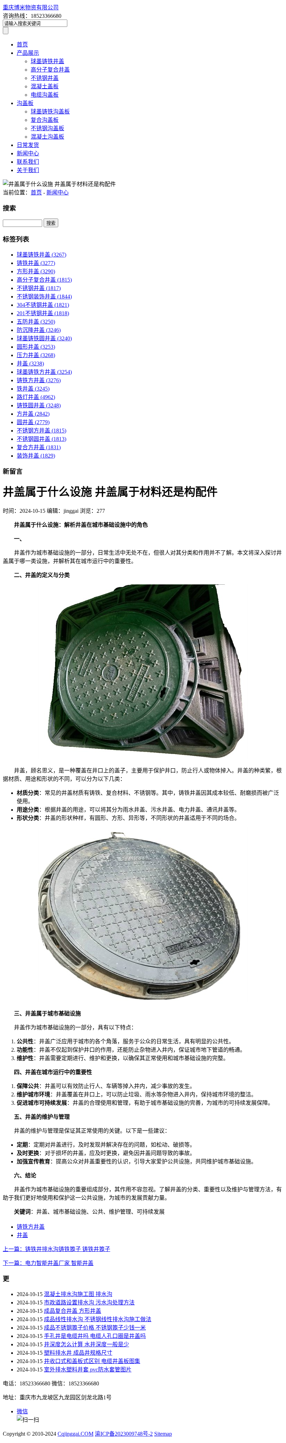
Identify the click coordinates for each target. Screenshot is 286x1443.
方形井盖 (36, 271)
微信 (22, 1411)
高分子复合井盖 (50, 70)
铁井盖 (33, 389)
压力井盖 (36, 355)
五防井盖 (36, 322)
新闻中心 (28, 153)
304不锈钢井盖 (43, 305)
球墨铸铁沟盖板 (50, 111)
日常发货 (28, 145)
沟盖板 (25, 103)
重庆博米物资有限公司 (31, 7)
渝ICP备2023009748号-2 (124, 1434)
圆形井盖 (36, 347)
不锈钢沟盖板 (47, 128)
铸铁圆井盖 (39, 405)
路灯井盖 (36, 397)
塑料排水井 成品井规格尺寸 (78, 1353)
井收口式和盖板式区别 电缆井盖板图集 (92, 1361)
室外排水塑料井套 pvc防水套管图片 (87, 1369)
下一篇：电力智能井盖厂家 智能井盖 (48, 1263)
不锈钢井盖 (45, 78)
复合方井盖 (39, 447)
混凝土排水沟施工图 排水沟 (78, 1294)
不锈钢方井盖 (41, 431)
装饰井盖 (36, 456)
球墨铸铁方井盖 (44, 372)
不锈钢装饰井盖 (44, 296)
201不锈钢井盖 (43, 313)
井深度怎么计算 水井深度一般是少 (86, 1344)
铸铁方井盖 (39, 380)
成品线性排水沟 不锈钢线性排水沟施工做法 (97, 1319)
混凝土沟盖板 (47, 137)
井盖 (30, 364)
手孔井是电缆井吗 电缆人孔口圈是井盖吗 (95, 1336)
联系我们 (28, 162)
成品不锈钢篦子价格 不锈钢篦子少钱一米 (95, 1328)
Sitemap (163, 1434)
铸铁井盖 (36, 263)
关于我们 (28, 170)
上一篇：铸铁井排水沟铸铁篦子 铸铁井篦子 (56, 1249)
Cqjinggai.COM (75, 1434)
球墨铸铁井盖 (47, 61)
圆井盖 (33, 422)
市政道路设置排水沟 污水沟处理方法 (89, 1302)
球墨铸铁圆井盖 (44, 338)
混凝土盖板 (45, 86)
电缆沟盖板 (45, 95)
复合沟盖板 (45, 120)
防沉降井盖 (39, 330)
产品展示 (28, 53)
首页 (22, 44)
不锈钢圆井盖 (41, 439)
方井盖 (33, 414)
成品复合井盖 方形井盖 (72, 1311)
